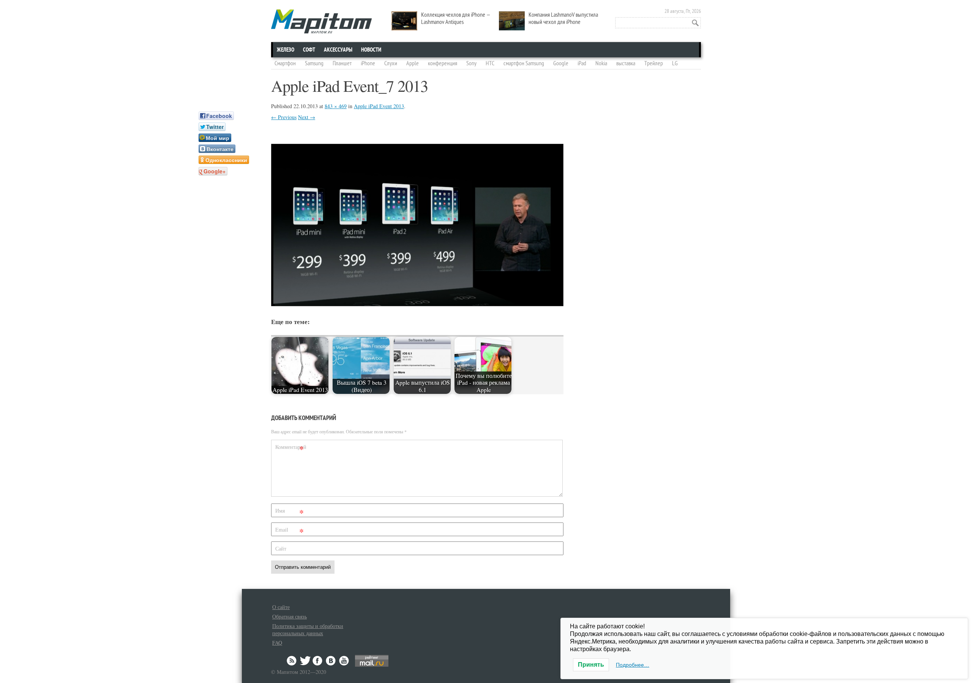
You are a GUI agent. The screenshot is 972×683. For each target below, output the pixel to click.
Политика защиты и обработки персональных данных (307, 629)
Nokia (601, 63)
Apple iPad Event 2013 (379, 106)
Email (289, 531)
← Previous (284, 117)
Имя (289, 512)
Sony (471, 63)
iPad (582, 63)
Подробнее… (632, 665)
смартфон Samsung (523, 63)
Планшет (342, 63)
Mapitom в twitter (305, 661)
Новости (371, 49)
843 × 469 (336, 106)
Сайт (280, 548)
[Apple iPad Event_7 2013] (417, 303)
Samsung (314, 63)
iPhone (368, 63)
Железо (285, 49)
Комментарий (290, 448)
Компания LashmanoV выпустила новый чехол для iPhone (563, 18)
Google (560, 63)
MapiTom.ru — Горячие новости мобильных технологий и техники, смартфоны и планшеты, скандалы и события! (321, 21)
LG (675, 63)
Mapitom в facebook (318, 661)
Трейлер (653, 63)
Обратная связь (289, 616)
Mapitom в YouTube (344, 661)
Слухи (390, 63)
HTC (490, 63)
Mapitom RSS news (292, 661)
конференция (442, 63)
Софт (309, 49)
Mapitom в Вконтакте (331, 661)
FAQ (277, 642)
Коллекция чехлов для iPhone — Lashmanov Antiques (456, 18)
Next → (306, 117)
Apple (412, 63)
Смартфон (285, 63)
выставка (625, 63)
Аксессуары (338, 49)
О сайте (281, 607)
